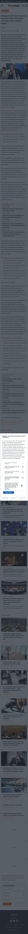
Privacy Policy (22, 497)
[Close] (25, 436)
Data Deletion (5, 497)
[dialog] (14, 467)
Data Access (14, 497)
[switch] (22, 467)
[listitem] (14, 463)
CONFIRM (8, 492)
